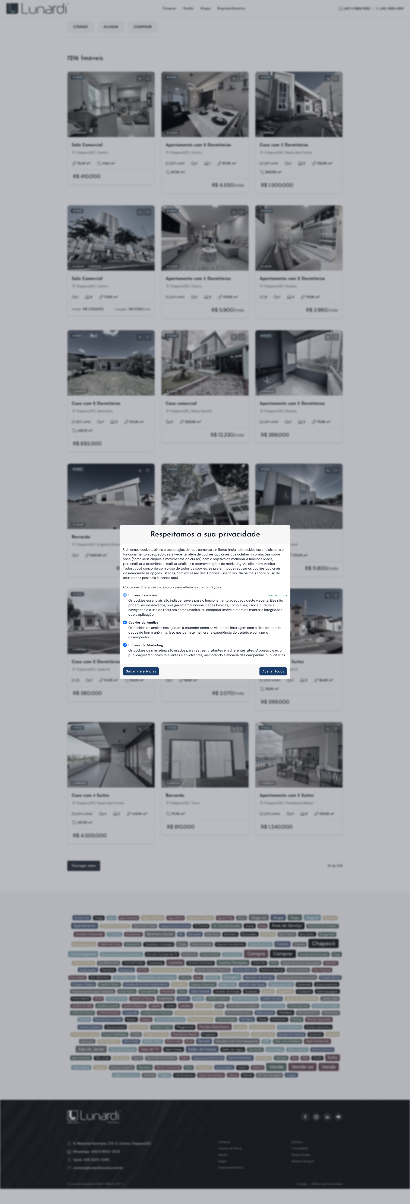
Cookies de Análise (143, 622)
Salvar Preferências (141, 671)
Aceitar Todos (273, 671)
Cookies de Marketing (145, 645)
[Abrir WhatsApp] (399, 1193)
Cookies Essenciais (207, 595)
